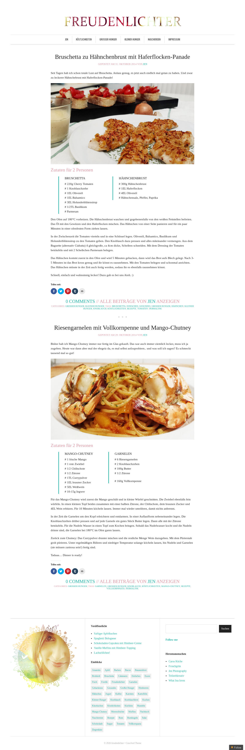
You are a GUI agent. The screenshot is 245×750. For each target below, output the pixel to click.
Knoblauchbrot (131, 699)
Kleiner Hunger (132, 39)
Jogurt (108, 694)
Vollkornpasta (115, 588)
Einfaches (132, 306)
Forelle (104, 682)
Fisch (94, 682)
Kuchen (145, 699)
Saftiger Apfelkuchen (105, 633)
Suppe (110, 723)
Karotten (130, 694)
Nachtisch (144, 711)
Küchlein (129, 705)
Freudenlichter (118, 682)
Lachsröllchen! (102, 652)
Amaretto (96, 670)
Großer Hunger (108, 39)
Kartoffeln (142, 694)
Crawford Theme (133, 743)
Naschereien (154, 39)
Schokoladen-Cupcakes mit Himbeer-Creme (117, 643)
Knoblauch (99, 308)
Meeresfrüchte (117, 711)
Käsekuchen (97, 705)
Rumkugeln (132, 717)
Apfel (107, 670)
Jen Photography (178, 671)
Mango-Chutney (170, 586)
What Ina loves (177, 680)
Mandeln (141, 705)
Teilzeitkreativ (176, 675)
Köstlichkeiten (84, 39)
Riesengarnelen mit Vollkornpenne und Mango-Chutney (122, 327)
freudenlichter (117, 743)
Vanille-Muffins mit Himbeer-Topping (115, 648)
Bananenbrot (140, 670)
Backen (117, 670)
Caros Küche (175, 661)
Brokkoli (96, 676)
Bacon (128, 670)
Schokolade (97, 723)
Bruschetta (119, 306)
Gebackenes (97, 688)
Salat (144, 717)
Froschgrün (175, 666)
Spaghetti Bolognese (105, 638)
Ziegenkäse (97, 729)
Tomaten (142, 308)
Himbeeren (144, 688)
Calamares (122, 676)
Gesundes (144, 306)
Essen (147, 676)
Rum (121, 717)
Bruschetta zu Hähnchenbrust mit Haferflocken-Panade (122, 56)
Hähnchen (177, 306)
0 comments (80, 301)
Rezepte (131, 308)
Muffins (132, 711)
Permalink (155, 308)
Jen (66, 39)
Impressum (174, 39)
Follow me (172, 639)
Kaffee (118, 694)
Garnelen (100, 586)
